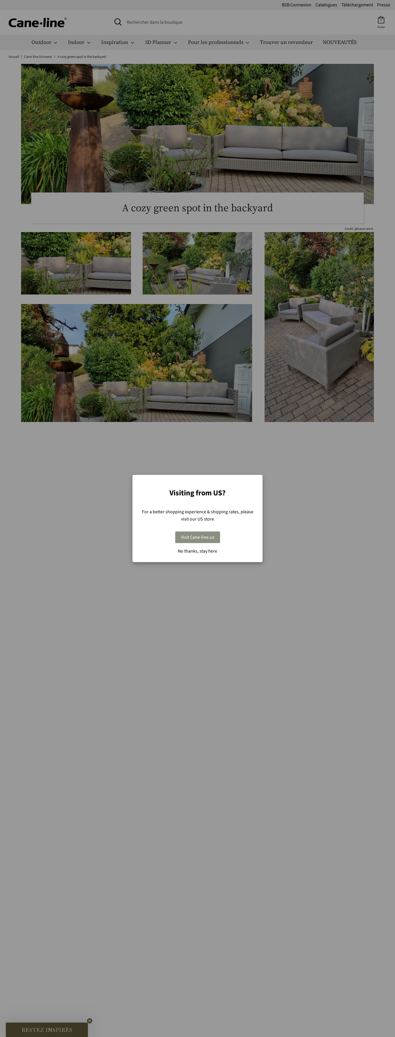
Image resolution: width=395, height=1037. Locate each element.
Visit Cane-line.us (197, 537)
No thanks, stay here (197, 551)
